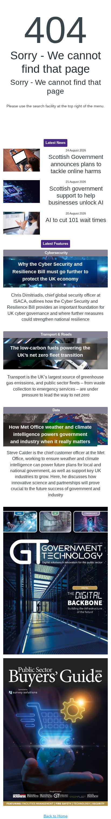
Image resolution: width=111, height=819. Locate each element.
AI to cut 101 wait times (76, 220)
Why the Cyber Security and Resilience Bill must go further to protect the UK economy (50, 271)
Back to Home (56, 816)
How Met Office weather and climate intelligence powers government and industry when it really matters (50, 434)
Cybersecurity (56, 253)
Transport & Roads (56, 334)
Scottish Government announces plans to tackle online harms (75, 164)
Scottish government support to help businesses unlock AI (75, 195)
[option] (55, 580)
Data (56, 410)
